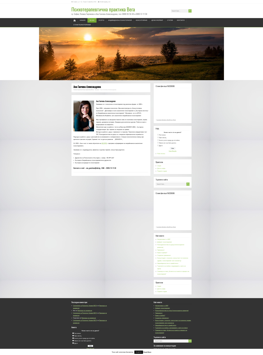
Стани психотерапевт (82, 25)
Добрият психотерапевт (164, 242)
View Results (172, 151)
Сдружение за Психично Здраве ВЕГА (85, 305)
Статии (170, 20)
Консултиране (141, 20)
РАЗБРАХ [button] (139, 352)
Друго (161, 145)
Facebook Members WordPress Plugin (166, 120)
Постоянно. (162, 135)
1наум (159, 166)
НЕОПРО (104, 143)
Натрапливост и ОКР (163, 239)
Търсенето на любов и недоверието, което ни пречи (171, 328)
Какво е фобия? (162, 252)
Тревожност (161, 250)
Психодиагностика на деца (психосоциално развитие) (172, 310)
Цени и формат (157, 20)
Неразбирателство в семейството (167, 263)
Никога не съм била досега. (167, 143)
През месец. (163, 137)
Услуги (101, 20)
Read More (147, 352)
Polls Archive (161, 153)
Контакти (181, 20)
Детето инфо (161, 168)
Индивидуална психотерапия (120, 20)
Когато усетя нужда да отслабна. (169, 140)
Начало (82, 20)
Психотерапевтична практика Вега (103, 9)
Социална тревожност (164, 255)
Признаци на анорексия (85, 310)
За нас (92, 20)
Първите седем (162, 171)
